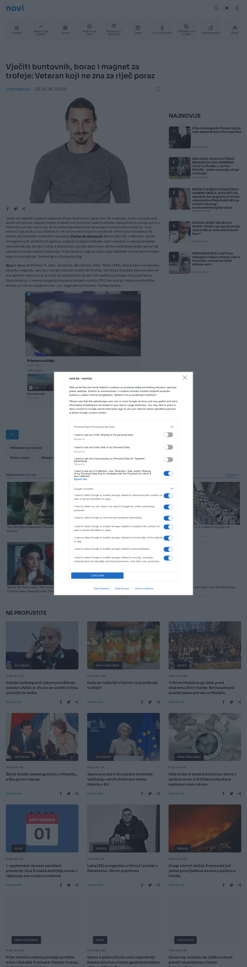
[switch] (168, 434)
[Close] (186, 378)
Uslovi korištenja (144, 588)
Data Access (122, 588)
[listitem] (123, 427)
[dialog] (123, 483)
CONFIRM (97, 575)
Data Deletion (101, 588)
